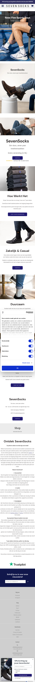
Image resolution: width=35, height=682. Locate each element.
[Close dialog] (33, 659)
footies (21, 513)
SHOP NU (17, 158)
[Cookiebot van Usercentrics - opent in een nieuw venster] (26, 312)
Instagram (17, 597)
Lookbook (17, 622)
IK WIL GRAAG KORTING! (23, 675)
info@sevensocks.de (17, 653)
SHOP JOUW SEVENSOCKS (17, 214)
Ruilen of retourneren (17, 634)
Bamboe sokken (17, 615)
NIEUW (17, 617)
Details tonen (26, 363)
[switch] (30, 346)
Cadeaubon (17, 619)
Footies (17, 610)
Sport (17, 608)
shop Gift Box (17, 385)
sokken (30, 452)
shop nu (17, 418)
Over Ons (17, 630)
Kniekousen (17, 613)
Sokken (17, 606)
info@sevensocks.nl (17, 647)
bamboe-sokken (14, 513)
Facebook (17, 595)
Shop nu (17, 268)
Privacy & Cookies (17, 632)
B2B (17, 637)
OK (17, 368)
